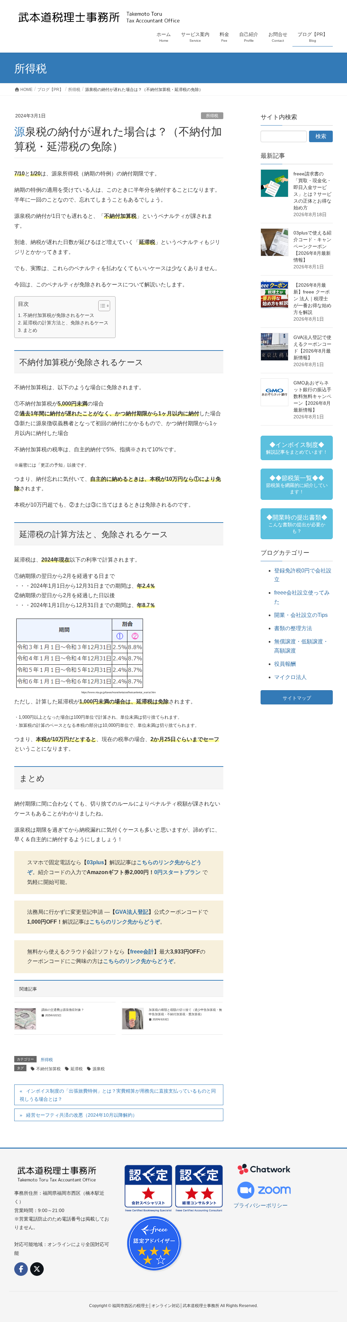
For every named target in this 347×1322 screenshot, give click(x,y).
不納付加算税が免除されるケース (58, 315)
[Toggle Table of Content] (100, 305)
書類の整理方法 (293, 628)
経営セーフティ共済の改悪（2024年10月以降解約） (81, 1115)
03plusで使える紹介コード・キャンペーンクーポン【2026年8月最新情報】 (312, 246)
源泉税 (99, 1068)
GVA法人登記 (131, 912)
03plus (95, 862)
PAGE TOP (332, 1276)
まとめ (30, 330)
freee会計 (142, 952)
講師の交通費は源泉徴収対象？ (62, 1010)
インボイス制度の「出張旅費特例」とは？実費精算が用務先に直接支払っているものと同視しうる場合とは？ (118, 1094)
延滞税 (76, 1068)
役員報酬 (285, 664)
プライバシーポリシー (260, 1205)
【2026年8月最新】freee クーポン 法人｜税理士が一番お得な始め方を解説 (312, 298)
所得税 (212, 115)
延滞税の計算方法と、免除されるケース (65, 322)
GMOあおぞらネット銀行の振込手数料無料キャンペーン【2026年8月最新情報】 (312, 396)
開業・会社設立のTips (301, 615)
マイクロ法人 (290, 677)
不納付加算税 (48, 1068)
